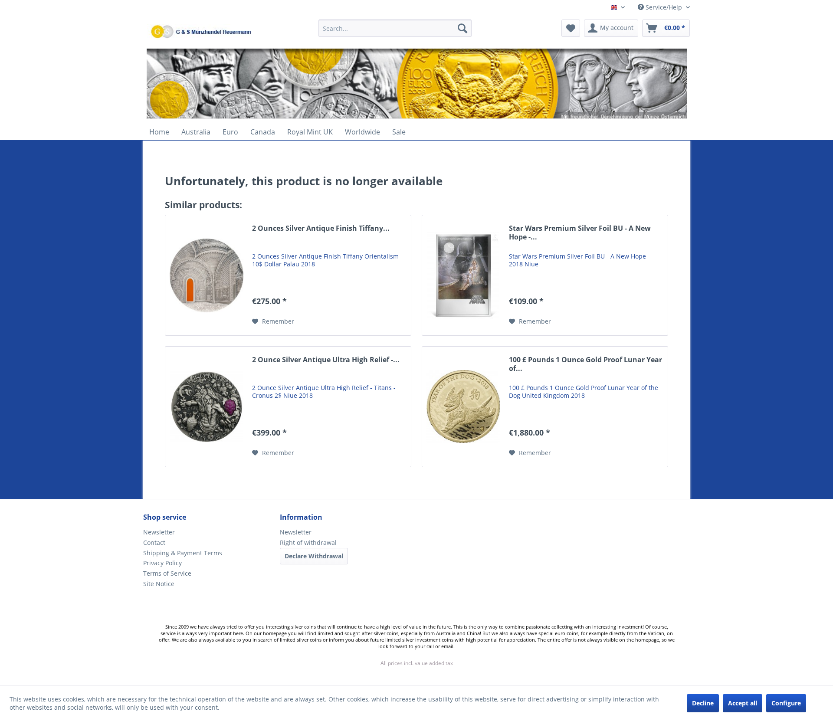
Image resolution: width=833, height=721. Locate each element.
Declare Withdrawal (314, 556)
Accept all (742, 703)
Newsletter (159, 532)
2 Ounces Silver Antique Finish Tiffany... (321, 228)
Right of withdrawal (308, 542)
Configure (786, 703)
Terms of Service (167, 573)
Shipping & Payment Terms (182, 553)
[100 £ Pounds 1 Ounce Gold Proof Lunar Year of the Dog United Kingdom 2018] (463, 406)
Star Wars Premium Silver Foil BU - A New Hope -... (580, 233)
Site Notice (158, 584)
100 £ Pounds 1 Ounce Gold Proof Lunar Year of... (585, 364)
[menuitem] (395, 32)
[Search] (462, 28)
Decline (703, 703)
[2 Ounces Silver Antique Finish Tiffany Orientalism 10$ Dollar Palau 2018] (206, 275)
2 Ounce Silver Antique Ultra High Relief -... (326, 359)
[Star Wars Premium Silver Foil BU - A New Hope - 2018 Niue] (463, 275)
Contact (154, 542)
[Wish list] (570, 28)
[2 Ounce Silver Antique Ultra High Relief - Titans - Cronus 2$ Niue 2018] (206, 406)
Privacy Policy (162, 563)
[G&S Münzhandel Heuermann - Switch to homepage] (223, 50)
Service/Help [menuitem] (664, 7)
